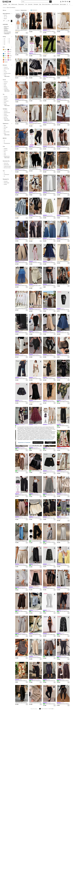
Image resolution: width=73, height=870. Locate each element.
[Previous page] (38, 708)
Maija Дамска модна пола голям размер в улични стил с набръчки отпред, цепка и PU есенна (63, 147)
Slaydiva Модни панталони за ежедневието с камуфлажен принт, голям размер (63, 401)
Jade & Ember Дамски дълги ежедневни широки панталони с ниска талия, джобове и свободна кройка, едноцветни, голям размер (21, 702)
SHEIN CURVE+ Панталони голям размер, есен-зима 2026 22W (35, 332)
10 (52, 708)
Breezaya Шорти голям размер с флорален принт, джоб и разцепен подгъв (21, 147)
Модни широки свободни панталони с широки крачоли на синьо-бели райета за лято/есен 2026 (21, 541)
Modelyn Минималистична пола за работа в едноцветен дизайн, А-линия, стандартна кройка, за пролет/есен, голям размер (49, 216)
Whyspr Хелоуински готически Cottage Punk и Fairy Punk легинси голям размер (49, 285)
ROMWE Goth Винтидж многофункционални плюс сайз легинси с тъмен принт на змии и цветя (63, 309)
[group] (7, 26)
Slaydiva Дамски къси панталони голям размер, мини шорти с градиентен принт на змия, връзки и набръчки (63, 123)
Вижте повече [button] (7, 76)
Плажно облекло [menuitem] (21, 4)
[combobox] (22, 10)
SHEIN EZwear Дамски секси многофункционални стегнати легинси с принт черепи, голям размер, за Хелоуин (63, 284)
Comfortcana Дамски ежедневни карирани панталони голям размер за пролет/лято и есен (49, 99)
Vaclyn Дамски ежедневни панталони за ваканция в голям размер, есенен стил (63, 193)
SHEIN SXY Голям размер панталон (49, 147)
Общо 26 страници (34, 708)
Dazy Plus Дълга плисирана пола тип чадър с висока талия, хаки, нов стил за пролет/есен (49, 332)
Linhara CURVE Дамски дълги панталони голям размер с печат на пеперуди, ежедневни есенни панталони (63, 448)
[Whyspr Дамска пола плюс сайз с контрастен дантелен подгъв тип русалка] (63, 368)
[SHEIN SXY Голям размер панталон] (49, 137)
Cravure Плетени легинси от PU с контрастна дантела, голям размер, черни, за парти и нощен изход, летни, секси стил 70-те (49, 588)
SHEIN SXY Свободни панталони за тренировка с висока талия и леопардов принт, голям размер (21, 634)
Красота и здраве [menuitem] (63, 4)
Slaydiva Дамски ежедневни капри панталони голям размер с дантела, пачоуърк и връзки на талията (21, 448)
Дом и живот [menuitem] (30, 4)
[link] (63, 1)
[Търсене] (50, 2)
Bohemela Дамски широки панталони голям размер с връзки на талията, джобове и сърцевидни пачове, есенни (21, 378)
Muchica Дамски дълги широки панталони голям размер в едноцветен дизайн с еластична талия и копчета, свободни (35, 611)
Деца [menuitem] (40, 4)
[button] (67, 1)
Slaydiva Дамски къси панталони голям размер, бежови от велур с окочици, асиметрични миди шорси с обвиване (21, 239)
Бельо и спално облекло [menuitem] (46, 4)
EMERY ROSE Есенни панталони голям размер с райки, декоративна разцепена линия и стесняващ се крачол (35, 99)
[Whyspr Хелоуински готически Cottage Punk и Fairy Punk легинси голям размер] (49, 275)
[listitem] (21, 23)
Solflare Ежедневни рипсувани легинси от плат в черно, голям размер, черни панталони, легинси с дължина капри (35, 54)
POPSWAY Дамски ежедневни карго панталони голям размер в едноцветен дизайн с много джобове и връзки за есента (63, 54)
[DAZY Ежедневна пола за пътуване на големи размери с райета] (21, 206)
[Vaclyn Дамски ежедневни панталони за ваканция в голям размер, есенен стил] (63, 183)
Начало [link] (4, 7)
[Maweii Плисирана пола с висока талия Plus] (63, 322)
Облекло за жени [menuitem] (14, 4)
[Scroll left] (68, 4)
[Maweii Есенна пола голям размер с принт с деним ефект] (49, 670)
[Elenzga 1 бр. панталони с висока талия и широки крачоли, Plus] (49, 229)
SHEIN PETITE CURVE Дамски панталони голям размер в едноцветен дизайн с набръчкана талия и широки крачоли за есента (35, 309)
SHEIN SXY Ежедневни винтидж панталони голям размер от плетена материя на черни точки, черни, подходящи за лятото (35, 680)
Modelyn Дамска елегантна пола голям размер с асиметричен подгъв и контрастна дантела (35, 588)
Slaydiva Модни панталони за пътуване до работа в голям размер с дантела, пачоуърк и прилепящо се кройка (49, 355)
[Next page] (53, 708)
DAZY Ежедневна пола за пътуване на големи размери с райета (21, 215)
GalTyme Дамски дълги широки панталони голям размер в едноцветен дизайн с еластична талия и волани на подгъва (21, 332)
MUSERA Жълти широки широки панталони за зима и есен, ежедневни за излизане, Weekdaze (35, 378)
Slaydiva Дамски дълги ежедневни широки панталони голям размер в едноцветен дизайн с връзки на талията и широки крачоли (21, 262)
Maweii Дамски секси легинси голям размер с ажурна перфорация (63, 703)
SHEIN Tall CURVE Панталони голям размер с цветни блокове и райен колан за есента (21, 193)
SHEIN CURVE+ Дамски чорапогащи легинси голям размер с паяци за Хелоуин (49, 77)
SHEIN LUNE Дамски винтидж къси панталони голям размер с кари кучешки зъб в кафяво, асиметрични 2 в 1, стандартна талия (49, 656)
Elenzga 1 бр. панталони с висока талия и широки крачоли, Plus (49, 239)
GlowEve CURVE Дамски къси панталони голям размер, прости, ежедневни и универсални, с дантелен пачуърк (35, 76)
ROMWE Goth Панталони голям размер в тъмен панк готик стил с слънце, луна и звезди (63, 634)
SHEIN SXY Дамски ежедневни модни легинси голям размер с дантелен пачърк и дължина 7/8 (63, 611)
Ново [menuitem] (9, 4)
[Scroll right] (69, 4)
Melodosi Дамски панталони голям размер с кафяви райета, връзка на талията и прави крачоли (21, 470)
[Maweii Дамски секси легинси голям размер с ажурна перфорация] (63, 693)
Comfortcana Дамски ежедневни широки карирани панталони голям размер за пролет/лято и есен (21, 656)
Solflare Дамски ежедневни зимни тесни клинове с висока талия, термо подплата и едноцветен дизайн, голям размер (35, 147)
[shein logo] (7, 1)
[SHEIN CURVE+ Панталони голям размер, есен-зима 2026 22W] (35, 322)
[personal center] (60, 1)
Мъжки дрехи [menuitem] (36, 4)
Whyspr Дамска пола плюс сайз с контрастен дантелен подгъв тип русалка (63, 378)
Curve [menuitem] (26, 4)
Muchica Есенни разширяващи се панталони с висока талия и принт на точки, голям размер (63, 657)
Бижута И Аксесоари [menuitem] (55, 4)
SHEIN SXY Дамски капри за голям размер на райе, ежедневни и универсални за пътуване (21, 588)
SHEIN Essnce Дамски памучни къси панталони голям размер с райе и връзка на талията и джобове (21, 30)
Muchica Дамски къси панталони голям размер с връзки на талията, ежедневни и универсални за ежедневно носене (49, 170)
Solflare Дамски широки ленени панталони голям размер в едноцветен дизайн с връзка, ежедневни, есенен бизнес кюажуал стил (63, 425)
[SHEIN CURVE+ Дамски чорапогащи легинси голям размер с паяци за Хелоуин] (49, 67)
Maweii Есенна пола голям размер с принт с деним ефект (49, 680)
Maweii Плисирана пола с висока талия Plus (63, 332)
